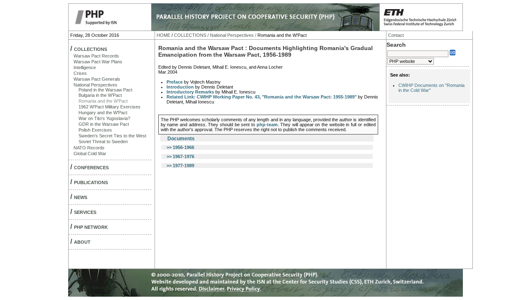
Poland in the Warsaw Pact (105, 89)
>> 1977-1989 (180, 165)
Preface (175, 81)
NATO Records (89, 147)
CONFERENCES (91, 167)
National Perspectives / (233, 35)
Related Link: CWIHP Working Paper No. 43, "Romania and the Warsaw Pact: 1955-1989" (262, 96)
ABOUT (82, 242)
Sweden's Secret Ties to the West (112, 135)
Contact (396, 35)
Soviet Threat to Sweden (103, 141)
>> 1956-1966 (180, 147)
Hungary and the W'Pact (103, 112)
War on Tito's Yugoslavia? (104, 118)
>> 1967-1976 (180, 156)
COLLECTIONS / (191, 35)
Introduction (180, 86)
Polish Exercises (95, 129)
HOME (163, 35)
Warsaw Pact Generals (97, 79)
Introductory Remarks (190, 91)
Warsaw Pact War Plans (98, 61)
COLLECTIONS (90, 49)
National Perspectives (95, 84)
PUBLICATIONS (91, 182)
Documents (181, 139)
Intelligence (85, 67)
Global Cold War (90, 153)
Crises (80, 73)
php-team (267, 124)
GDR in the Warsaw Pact (104, 124)
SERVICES (85, 212)
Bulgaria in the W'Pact (100, 95)
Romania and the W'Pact (103, 100)
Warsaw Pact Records (96, 55)
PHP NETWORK (91, 227)
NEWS (80, 197)
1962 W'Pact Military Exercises (110, 106)
